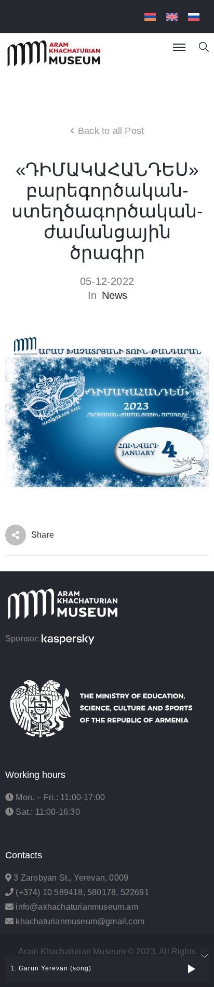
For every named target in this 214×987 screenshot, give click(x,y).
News (115, 295)
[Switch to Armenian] (150, 17)
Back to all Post (111, 131)
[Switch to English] (172, 17)
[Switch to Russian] (194, 17)
